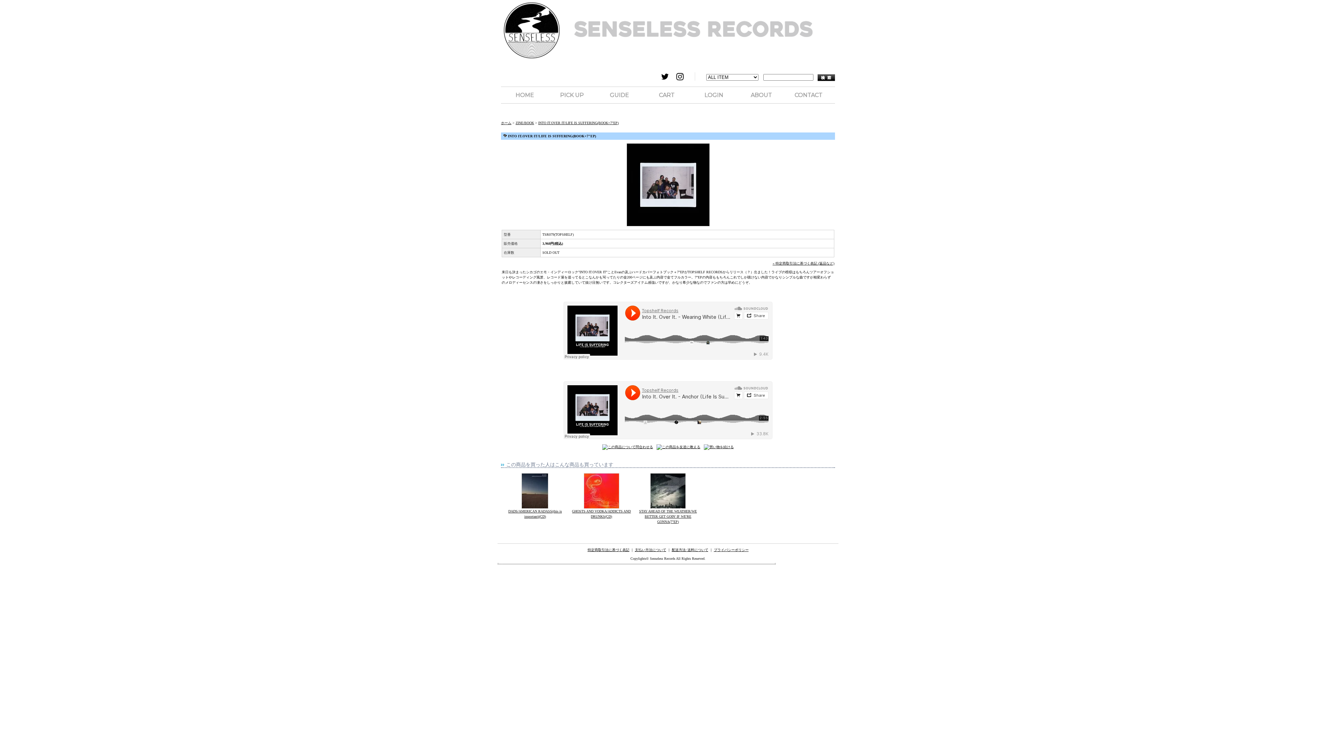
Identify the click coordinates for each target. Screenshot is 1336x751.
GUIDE (619, 95)
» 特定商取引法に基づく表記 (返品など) (803, 263)
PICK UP (572, 95)
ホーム (506, 123)
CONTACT (808, 95)
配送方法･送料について (690, 550)
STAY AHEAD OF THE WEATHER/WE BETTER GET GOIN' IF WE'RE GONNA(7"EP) (668, 516)
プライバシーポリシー (731, 550)
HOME (525, 95)
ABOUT (761, 95)
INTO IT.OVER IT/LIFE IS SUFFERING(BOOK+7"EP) (578, 123)
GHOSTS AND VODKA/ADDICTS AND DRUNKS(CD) (601, 513)
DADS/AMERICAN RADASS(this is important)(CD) (535, 513)
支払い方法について (650, 550)
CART (667, 95)
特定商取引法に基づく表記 (608, 550)
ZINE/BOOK (525, 123)
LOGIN (714, 95)
